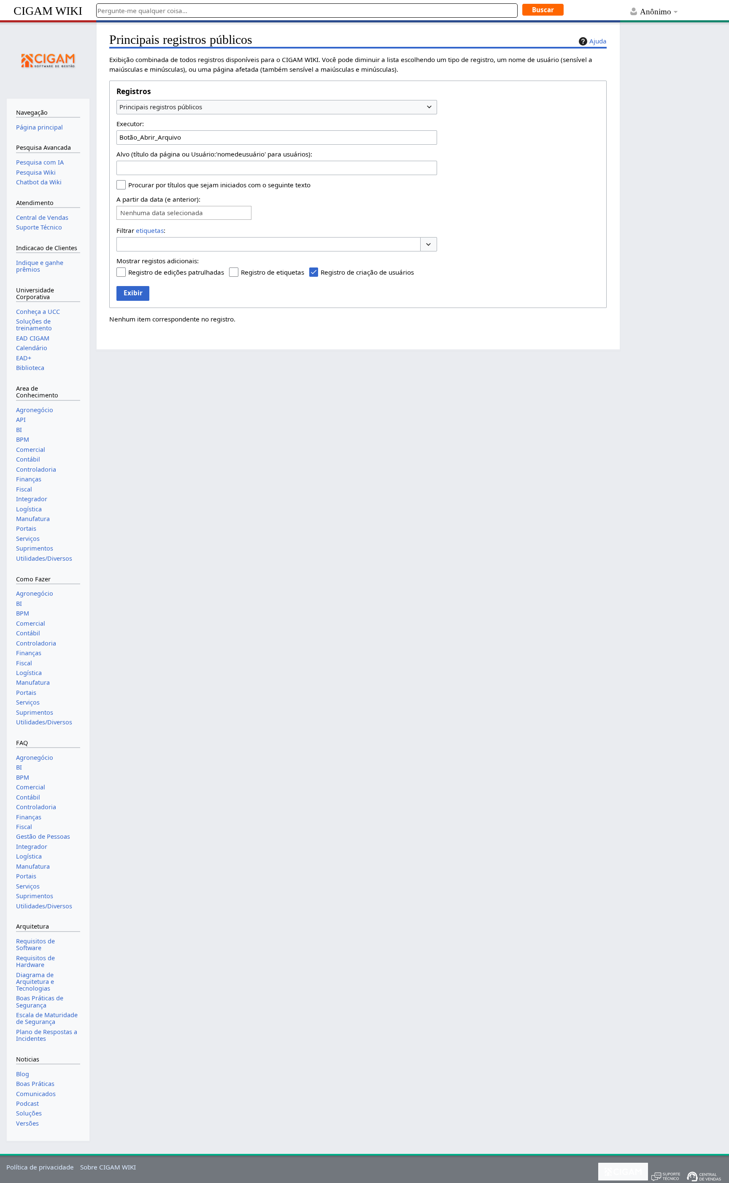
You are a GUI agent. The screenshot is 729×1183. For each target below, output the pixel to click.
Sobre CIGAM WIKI (108, 1167)
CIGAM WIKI (48, 10)
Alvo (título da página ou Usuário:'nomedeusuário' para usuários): (214, 154)
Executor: (130, 123)
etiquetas (150, 230)
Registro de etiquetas (272, 272)
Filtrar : (140, 230)
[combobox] (276, 107)
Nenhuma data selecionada (161, 213)
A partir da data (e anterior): (158, 199)
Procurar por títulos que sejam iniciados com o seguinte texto (219, 185)
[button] (428, 244)
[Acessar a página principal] (48, 59)
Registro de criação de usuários (367, 272)
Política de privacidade (40, 1167)
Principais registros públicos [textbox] (160, 107)
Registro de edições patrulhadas (176, 272)
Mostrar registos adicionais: (157, 261)
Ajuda (598, 41)
